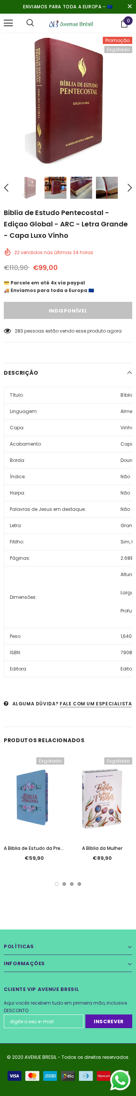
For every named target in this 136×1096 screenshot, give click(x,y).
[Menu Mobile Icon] (8, 23)
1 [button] (57, 884)
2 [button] (64, 884)
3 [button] (72, 884)
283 (19, 331)
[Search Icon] (30, 23)
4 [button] (79, 884)
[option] (68, 101)
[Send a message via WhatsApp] (120, 1080)
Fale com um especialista (96, 703)
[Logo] (71, 23)
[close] (129, 7)
